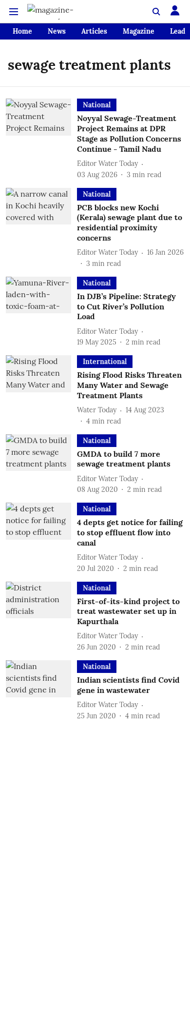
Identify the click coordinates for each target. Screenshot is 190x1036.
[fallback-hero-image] (41, 139)
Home (22, 31)
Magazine (138, 31)
